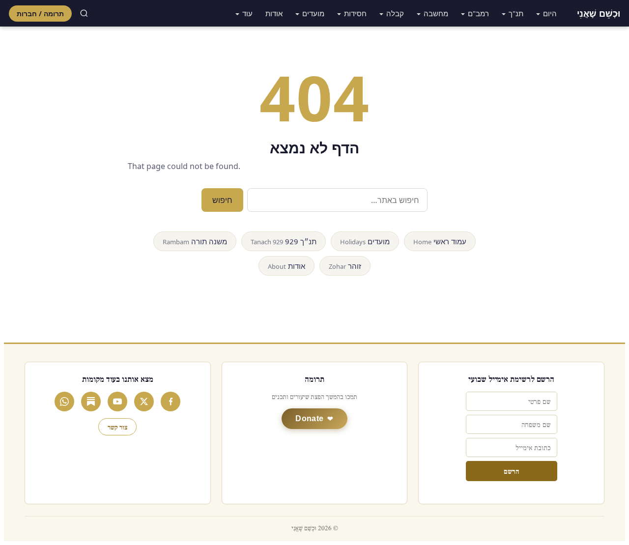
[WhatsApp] (64, 401)
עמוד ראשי (439, 241)
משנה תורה (195, 241)
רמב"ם (478, 13)
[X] (144, 401)
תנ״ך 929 (283, 241)
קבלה (395, 13)
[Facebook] (170, 401)
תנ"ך (516, 13)
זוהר (345, 266)
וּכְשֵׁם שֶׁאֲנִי (598, 13)
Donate (309, 418)
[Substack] (91, 401)
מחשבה (436, 13)
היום (550, 13)
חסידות (355, 13)
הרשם (511, 471)
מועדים (313, 13)
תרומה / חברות (40, 13)
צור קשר (117, 426)
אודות (274, 13)
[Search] (84, 13)
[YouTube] (117, 401)
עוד (247, 13)
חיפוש (222, 200)
